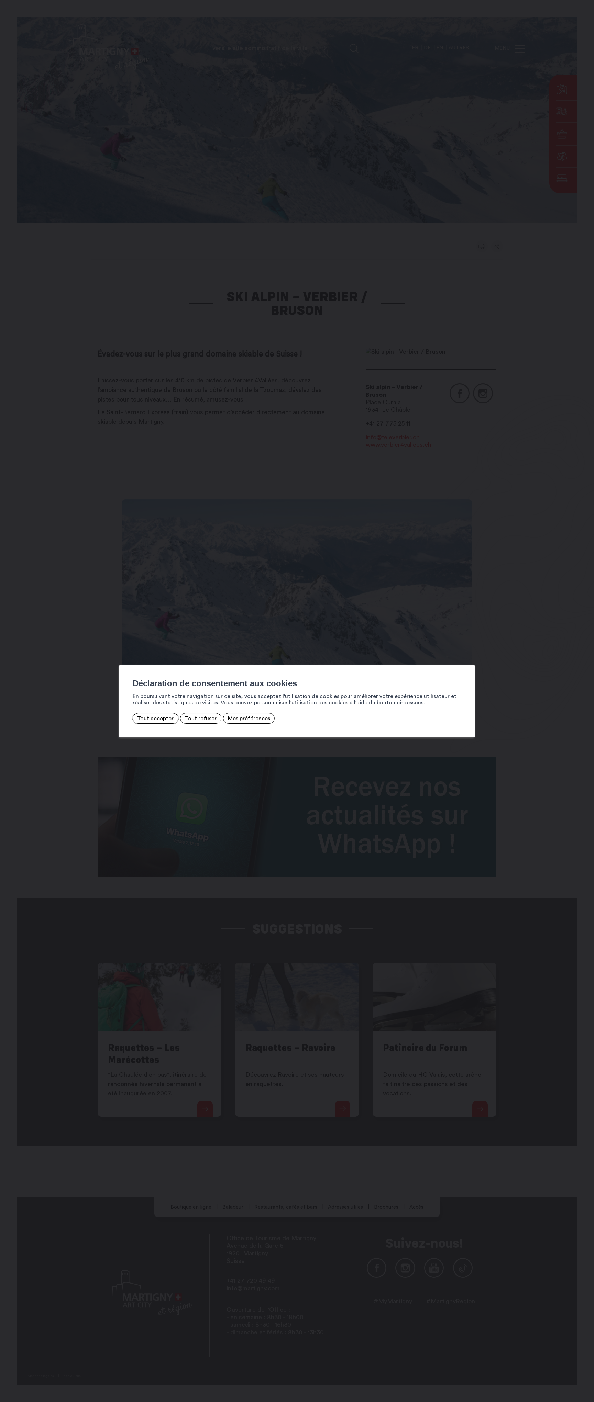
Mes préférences (249, 718)
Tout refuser (201, 718)
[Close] (469, 657)
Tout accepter (155, 718)
